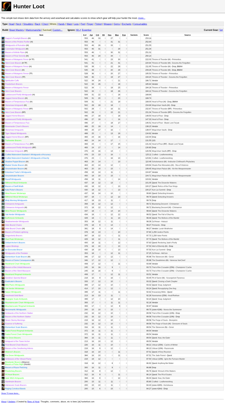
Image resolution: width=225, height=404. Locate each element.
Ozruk (171, 257)
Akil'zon (164, 253)
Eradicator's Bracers (13, 281)
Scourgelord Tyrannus (175, 278)
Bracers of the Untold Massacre (18, 267)
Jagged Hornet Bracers (14, 98)
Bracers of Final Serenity (15, 56)
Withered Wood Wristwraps (16, 197)
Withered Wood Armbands (16, 183)
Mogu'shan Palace (159, 169)
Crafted (155, 155)
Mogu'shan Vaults (159, 105)
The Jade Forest (158, 355)
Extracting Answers (166, 193)
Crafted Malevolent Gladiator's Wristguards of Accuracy (28, 155)
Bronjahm (173, 320)
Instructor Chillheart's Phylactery (181, 162)
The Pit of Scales (165, 375)
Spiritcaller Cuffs (12, 81)
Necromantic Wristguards (15, 310)
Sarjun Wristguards (13, 292)
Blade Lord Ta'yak (171, 123)
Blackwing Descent (160, 204)
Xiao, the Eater (164, 338)
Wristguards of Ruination (15, 45)
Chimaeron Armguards (14, 204)
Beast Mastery (16, 30)
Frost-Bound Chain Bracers (16, 345)
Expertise (86, 30)
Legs (76, 24)
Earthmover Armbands (14, 218)
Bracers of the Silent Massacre (17, 271)
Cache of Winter (171, 345)
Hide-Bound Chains (13, 225)
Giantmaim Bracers (13, 382)
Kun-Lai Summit (158, 190)
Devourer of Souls (179, 324)
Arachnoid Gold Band (14, 295)
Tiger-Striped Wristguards (15, 133)
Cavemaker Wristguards (15, 49)
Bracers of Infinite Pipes (15, 52)
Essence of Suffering (13, 324)
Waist (69, 24)
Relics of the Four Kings (168, 186)
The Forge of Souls (160, 320)
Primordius (176, 59)
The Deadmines (158, 260)
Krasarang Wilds (159, 292)
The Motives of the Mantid (168, 218)
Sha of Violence (181, 165)
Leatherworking (166, 155)
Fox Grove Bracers (13, 338)
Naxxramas (156, 295)
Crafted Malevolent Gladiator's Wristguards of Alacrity (27, 158)
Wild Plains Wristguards (15, 285)
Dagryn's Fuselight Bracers (16, 38)
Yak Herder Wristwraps (14, 288)
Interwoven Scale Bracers (15, 385)
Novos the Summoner (173, 310)
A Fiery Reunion (164, 352)
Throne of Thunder (159, 59)
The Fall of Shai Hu (166, 214)
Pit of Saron (157, 278)
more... (141, 18)
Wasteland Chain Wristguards (17, 264)
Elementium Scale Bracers (16, 257)
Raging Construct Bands (15, 389)
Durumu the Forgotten (181, 63)
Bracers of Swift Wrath (14, 186)
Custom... (57, 30)
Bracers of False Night (14, 364)
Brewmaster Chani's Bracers (17, 126)
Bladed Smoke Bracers (14, 165)
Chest (45, 24)
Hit (78, 30)
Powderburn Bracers (13, 84)
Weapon (108, 24)
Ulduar (155, 345)
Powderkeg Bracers (13, 371)
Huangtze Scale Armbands (16, 299)
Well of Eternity (158, 246)
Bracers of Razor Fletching (16, 367)
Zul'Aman (156, 221)
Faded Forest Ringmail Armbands (19, 331)
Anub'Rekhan (173, 295)
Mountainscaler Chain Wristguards (19, 303)
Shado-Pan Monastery (161, 165)
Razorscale (169, 348)
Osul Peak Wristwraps (14, 239)
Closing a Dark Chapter (167, 281)
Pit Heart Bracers (12, 375)
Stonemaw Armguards (14, 105)
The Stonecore (158, 257)
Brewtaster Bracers (13, 362)
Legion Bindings (12, 246)
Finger (90, 24)
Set (221, 30)
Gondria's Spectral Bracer (15, 278)
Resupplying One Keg (167, 288)
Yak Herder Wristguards (15, 214)
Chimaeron (174, 204)
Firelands (156, 225)
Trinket (98, 24)
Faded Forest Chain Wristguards (18, 334)
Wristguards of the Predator (16, 253)
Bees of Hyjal (33, 402)
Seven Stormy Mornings (15, 320)
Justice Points (163, 232)
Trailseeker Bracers (13, 140)
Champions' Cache (184, 267)
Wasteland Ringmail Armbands (18, 274)
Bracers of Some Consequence (18, 260)
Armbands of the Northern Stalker (19, 313)
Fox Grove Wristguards (14, 355)
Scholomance (157, 162)
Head (11, 24)
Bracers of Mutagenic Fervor (17, 59)
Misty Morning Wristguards (16, 200)
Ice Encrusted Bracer (13, 250)
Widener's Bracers (12, 352)
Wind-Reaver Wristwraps (15, 193)
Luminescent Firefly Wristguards (18, 95)
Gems (117, 24)
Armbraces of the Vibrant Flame (18, 359)
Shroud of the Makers (167, 371)
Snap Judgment (164, 285)
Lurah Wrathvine (166, 229)
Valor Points (162, 236)
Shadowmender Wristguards (17, 221)
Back (37, 24)
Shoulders (28, 24)
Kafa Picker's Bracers (14, 190)
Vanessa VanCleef (177, 260)
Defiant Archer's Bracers (15, 243)
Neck (18, 24)
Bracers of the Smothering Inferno (19, 348)
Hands (61, 24)
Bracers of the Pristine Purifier (17, 42)
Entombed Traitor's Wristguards (18, 172)
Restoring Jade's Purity (167, 243)
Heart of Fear (157, 102)
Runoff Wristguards (13, 179)
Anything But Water (166, 363)
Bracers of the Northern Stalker (18, 317)
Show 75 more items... (10, 393)
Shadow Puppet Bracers (15, 162)
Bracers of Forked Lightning (16, 232)
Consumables (140, 24)
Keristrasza (168, 385)
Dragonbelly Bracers (13, 236)
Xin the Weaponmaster (181, 169)
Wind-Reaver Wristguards (16, 211)
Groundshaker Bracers (14, 169)
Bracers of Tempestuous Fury (17, 102)
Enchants (126, 24)
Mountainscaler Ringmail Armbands (20, 306)
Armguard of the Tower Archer (17, 341)
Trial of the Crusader (160, 267)
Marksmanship (33, 30)
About (3, 402)
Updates (11, 402)
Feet (83, 24)
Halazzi (164, 221)
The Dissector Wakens (167, 183)
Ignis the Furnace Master (174, 359)
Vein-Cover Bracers (13, 63)
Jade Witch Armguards (14, 378)
